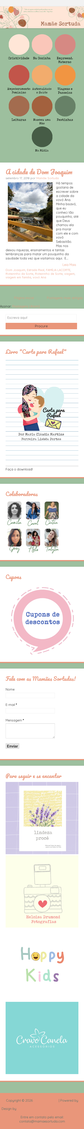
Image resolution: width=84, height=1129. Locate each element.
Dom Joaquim (15, 270)
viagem (69, 273)
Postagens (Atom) (26, 306)
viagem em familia (18, 277)
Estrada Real (35, 270)
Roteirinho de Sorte (49, 273)
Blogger (42, 1105)
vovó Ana (39, 277)
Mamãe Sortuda (47, 178)
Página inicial (24, 298)
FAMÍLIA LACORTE (58, 270)
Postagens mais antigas (65, 298)
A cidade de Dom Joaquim (39, 171)
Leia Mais (69, 265)
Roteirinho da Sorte (19, 273)
